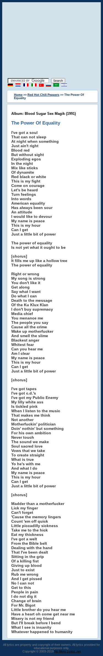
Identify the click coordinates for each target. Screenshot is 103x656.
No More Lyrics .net (67, 651)
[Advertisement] (51, 40)
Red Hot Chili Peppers (43, 94)
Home (18, 94)
